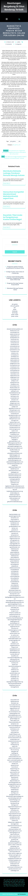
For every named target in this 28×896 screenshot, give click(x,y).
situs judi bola (15, 879)
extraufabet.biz (15, 564)
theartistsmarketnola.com (15, 825)
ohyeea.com (15, 668)
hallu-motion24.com (14, 836)
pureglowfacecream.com (14, 784)
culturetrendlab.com (14, 425)
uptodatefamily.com (14, 661)
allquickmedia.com (15, 781)
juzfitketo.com (15, 678)
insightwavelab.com (14, 417)
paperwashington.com (15, 467)
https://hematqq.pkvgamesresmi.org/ (15, 886)
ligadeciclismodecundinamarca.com (14, 486)
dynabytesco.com (14, 401)
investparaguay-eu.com (14, 630)
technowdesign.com (14, 616)
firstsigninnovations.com (14, 717)
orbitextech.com (14, 434)
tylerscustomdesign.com (14, 725)
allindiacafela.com (14, 841)
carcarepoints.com (15, 637)
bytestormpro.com (15, 422)
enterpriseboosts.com (15, 756)
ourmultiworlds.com (14, 705)
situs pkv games (14, 306)
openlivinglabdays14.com (14, 604)
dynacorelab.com (14, 348)
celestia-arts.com (14, 710)
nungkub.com (14, 671)
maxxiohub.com (15, 358)
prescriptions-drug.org (15, 736)
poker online (14, 314)
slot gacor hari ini (8, 884)
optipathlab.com (14, 336)
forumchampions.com (15, 712)
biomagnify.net (15, 687)
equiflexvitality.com (15, 450)
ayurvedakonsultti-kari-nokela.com (14, 606)
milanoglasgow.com (14, 832)
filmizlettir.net (14, 703)
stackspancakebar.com (15, 829)
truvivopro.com (15, 351)
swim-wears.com (14, 720)
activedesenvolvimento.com (14, 453)
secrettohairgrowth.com (14, 798)
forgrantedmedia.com (15, 722)
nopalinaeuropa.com (14, 685)
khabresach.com (14, 863)
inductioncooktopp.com (14, 475)
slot (19, 141)
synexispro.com (15, 482)
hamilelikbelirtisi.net (14, 393)
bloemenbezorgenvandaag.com (14, 796)
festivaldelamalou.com (15, 715)
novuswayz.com (15, 379)
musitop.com (14, 663)
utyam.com (15, 664)
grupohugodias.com (14, 640)
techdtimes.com (15, 523)
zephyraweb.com (14, 360)
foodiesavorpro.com (14, 412)
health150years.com (14, 734)
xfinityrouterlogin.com (15, 855)
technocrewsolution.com (14, 737)
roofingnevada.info (15, 479)
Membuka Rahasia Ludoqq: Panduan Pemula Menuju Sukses (14, 173)
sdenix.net (14, 746)
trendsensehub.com (14, 427)
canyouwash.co (15, 519)
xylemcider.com (15, 675)
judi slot (8, 879)
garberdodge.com (15, 718)
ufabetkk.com (14, 779)
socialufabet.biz (15, 569)
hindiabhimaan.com (14, 862)
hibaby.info (15, 465)
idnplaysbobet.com (15, 456)
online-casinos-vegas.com (15, 853)
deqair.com (15, 642)
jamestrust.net (15, 765)
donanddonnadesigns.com (15, 446)
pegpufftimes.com (15, 708)
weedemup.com (15, 469)
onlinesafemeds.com (14, 545)
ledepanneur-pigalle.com (14, 822)
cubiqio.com (15, 406)
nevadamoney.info (15, 819)
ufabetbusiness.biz (15, 559)
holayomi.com (14, 484)
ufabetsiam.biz (15, 556)
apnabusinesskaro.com (14, 869)
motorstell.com (15, 732)
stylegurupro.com (15, 403)
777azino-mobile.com (14, 612)
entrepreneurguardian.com (14, 463)
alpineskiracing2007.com (14, 843)
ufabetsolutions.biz (15, 568)
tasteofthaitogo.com (14, 800)
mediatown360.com (15, 848)
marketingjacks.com (14, 857)
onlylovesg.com (15, 451)
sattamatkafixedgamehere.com (14, 462)
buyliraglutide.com (15, 543)
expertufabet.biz (14, 552)
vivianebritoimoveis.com (14, 741)
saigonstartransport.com (14, 806)
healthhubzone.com (14, 531)
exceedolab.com (14, 398)
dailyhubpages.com (15, 455)
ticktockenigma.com (14, 429)
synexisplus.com (14, 341)
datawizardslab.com (14, 405)
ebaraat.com (14, 533)
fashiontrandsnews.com (14, 592)
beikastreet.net (15, 701)
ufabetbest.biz (15, 573)
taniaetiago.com (14, 676)
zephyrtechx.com (14, 375)
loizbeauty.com (15, 770)
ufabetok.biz (14, 583)
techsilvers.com (15, 644)
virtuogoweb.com (14, 540)
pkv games (13, 141)
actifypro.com (14, 381)
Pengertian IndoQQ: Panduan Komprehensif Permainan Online (15, 267)
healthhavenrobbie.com (14, 444)
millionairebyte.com (14, 498)
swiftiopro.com (15, 391)
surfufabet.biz (15, 571)
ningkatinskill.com (15, 645)
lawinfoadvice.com (15, 650)
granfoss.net (14, 839)
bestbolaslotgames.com (14, 460)
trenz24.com (14, 767)
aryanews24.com (14, 609)
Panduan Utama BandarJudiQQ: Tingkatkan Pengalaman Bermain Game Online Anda (15, 278)
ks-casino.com (15, 635)
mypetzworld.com (14, 626)
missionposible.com (14, 851)
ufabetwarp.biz (15, 549)
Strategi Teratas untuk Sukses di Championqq (15, 272)
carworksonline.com (14, 727)
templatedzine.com (15, 649)
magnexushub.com (15, 538)
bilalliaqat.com (15, 472)
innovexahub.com (14, 346)
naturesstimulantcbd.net (14, 683)
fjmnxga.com (14, 805)
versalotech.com (14, 394)
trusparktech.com (14, 368)
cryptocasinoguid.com (15, 595)
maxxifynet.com (15, 344)
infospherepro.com (15, 410)
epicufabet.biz (15, 580)
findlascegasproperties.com (14, 443)
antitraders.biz (15, 607)
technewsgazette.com (15, 782)
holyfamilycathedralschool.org (15, 491)
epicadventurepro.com (15, 415)
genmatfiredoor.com (14, 441)
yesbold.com (14, 530)
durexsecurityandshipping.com (14, 618)
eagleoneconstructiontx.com (14, 448)
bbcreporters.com (15, 594)
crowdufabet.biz (14, 587)
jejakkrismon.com (14, 775)
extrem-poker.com (15, 633)
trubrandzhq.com (14, 370)
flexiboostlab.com (14, 387)
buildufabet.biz (15, 588)
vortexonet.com (15, 343)
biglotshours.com (14, 542)
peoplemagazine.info (14, 516)
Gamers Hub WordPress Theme (10, 894)
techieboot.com (15, 524)
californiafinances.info (15, 815)
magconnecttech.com (14, 436)
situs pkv (5, 882)
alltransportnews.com (15, 590)
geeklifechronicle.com (15, 408)
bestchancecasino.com (15, 470)
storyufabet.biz (15, 578)
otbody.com (15, 763)
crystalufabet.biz (14, 581)
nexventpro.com (14, 374)
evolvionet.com (15, 339)
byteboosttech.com (15, 537)
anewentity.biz (15, 789)
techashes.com (15, 518)
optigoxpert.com (14, 377)
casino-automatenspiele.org (14, 760)
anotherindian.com (15, 673)
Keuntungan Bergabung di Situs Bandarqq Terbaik (14, 6)
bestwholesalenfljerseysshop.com (15, 602)
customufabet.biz (14, 576)
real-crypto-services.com (14, 625)
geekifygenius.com (15, 432)
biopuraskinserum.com (15, 813)
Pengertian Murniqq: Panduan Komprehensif (15, 283)
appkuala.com (14, 791)
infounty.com (14, 628)
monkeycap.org (15, 744)
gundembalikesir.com (14, 526)
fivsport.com (14, 647)
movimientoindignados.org (14, 657)
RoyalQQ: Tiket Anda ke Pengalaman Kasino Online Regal (12, 217)
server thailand (21, 882)
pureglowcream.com (14, 794)
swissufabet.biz (15, 557)
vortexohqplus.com (15, 389)
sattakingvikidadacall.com (15, 458)
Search (14, 242)
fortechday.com (15, 500)
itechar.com (15, 528)
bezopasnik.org (15, 803)
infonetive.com (15, 810)
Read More (7, 183)
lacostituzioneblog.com (15, 666)
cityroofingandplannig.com (15, 619)
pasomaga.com (15, 680)
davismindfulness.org (14, 496)
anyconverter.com (15, 772)
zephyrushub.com (15, 334)
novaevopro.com (14, 367)
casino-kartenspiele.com (14, 758)
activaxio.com (14, 400)
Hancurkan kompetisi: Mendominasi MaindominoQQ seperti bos (13, 195)
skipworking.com (14, 768)
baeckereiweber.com (14, 514)
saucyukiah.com (14, 699)
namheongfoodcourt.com (15, 831)
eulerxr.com (15, 431)
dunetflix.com (14, 656)
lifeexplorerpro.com (14, 419)
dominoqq (14, 313)
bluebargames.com (15, 713)
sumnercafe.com (14, 654)
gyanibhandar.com (15, 547)
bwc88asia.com (15, 631)
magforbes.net (15, 743)
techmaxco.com (15, 396)
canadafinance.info (15, 817)
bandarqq (14, 311)
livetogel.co (15, 439)
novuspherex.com (15, 365)
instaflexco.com (15, 384)
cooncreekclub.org (15, 706)
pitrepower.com (14, 846)
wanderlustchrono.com (15, 424)
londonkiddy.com (14, 493)
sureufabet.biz (15, 575)
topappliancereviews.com (15, 858)
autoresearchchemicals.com (14, 867)
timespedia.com (15, 774)
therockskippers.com (14, 838)
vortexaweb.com (14, 362)
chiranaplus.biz (15, 827)
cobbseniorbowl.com (14, 614)
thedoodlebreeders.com (14, 638)
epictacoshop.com (15, 812)
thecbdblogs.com (14, 865)
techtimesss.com (14, 729)
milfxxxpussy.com (14, 659)
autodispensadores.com (14, 474)
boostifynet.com (14, 372)
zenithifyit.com (15, 356)
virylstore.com (15, 731)
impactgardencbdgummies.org (15, 682)
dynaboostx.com (14, 382)
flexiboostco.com (14, 330)
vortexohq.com (15, 413)
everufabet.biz (15, 585)
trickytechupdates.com (15, 860)
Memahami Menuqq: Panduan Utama (15, 288)
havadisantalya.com (14, 521)
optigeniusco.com (14, 363)
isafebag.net (14, 753)
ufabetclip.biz (14, 550)
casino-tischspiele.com (15, 762)
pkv (15, 307)
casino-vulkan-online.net (14, 844)
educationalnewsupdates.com (15, 329)
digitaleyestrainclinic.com (14, 850)
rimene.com (15, 820)
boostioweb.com (14, 332)
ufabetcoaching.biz (15, 494)
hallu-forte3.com (14, 834)
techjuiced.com (15, 535)
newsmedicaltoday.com (15, 477)
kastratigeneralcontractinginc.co (14, 600)
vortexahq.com (15, 355)
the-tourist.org (15, 750)
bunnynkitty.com (14, 801)
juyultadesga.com (14, 623)
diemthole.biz (14, 777)
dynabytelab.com (14, 337)
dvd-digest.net (15, 824)
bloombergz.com (14, 755)
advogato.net (14, 751)
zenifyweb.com (15, 438)
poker (14, 309)
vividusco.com (14, 353)
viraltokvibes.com (14, 739)
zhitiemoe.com (15, 669)
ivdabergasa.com (14, 621)
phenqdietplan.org (15, 652)
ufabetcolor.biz (15, 562)
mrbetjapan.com (14, 787)
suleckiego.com (15, 870)
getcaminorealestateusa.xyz (14, 501)
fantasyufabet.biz (14, 554)
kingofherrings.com (14, 786)
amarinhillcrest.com (14, 748)
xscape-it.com (14, 611)
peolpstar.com (15, 724)
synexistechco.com (15, 349)
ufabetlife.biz (14, 566)
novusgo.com (14, 420)
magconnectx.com (15, 481)
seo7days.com (14, 793)
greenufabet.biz (14, 561)
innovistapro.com (14, 386)
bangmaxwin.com (14, 808)
